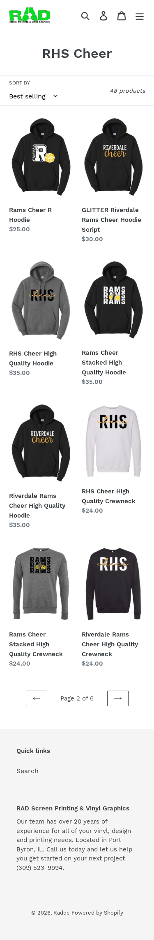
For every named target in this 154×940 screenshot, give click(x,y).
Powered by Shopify (97, 913)
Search (27, 771)
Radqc (61, 913)
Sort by (19, 83)
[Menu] (140, 15)
